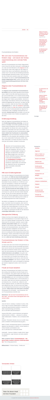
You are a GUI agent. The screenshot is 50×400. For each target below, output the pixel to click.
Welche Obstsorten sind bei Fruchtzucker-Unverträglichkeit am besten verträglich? (43, 98)
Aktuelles (37, 148)
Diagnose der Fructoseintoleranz (39, 162)
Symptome (20, 105)
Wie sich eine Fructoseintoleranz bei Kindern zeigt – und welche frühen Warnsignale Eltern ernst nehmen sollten (15, 296)
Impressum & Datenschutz (34, 397)
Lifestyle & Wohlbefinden (41, 181)
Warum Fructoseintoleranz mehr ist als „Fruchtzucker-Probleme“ (43, 33)
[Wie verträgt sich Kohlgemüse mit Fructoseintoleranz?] (36, 107)
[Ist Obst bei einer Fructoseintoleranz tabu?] (36, 49)
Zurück (23, 29)
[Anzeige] (41, 118)
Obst (14, 107)
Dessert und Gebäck (40, 158)
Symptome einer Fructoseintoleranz (39, 190)
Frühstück (37, 170)
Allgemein (37, 151)
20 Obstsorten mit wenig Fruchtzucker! (43, 90)
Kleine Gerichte (38, 178)
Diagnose (22, 67)
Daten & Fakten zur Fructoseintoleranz (39, 154)
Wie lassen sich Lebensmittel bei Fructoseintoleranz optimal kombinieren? (43, 42)
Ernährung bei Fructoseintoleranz (39, 167)
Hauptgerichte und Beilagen (39, 174)
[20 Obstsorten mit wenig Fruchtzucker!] (36, 90)
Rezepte (37, 187)
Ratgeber (37, 184)
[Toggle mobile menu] (47, 2)
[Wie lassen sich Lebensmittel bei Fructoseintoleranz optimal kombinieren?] (36, 41)
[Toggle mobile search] (45, 2)
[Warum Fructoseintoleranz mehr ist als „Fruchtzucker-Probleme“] (36, 33)
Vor (27, 29)
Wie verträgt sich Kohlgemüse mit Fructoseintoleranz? (43, 107)
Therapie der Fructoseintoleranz (39, 195)
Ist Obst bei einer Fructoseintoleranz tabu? (43, 50)
